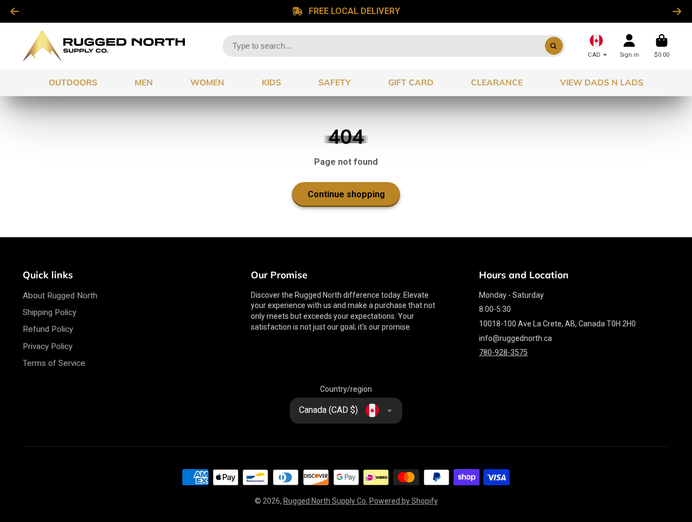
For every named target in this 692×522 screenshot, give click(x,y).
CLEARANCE (497, 82)
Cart (661, 45)
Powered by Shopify (403, 501)
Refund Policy (48, 329)
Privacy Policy (47, 346)
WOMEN (207, 82)
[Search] (554, 46)
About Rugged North (60, 295)
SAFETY (334, 82)
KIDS (271, 82)
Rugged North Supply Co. (325, 501)
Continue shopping (346, 194)
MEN (144, 82)
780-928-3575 (503, 352)
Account (629, 45)
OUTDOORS (73, 82)
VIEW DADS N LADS (601, 82)
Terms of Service (54, 363)
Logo (104, 46)
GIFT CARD (411, 82)
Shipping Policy (49, 312)
